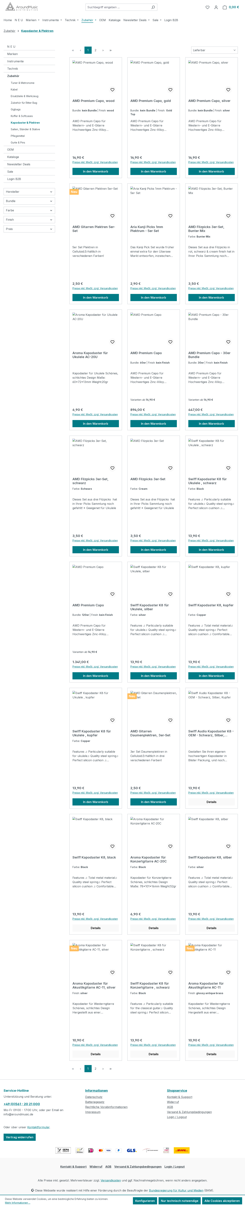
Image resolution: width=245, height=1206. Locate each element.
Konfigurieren (145, 1201)
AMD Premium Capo (146, 353)
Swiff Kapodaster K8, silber (210, 857)
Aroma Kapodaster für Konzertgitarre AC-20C (148, 859)
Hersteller (12, 191)
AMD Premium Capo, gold (150, 101)
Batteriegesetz (94, 1102)
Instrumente (15, 61)
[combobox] (117, 7)
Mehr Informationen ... (17, 1202)
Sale (10, 171)
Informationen (96, 1090)
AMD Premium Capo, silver (209, 101)
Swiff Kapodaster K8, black (94, 857)
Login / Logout (177, 1117)
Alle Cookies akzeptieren (222, 1201)
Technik (12, 68)
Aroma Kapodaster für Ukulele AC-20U (90, 355)
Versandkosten (111, 1180)
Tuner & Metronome (22, 82)
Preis (9, 229)
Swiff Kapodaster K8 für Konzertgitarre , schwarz (150, 985)
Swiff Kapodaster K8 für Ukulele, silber (149, 607)
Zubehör (13, 76)
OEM (10, 149)
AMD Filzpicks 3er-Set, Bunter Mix (206, 229)
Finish (10, 219)
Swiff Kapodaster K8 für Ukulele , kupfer (91, 733)
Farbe (10, 210)
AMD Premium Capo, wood (93, 101)
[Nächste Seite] (103, 50)
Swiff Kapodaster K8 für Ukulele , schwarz (207, 481)
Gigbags (16, 109)
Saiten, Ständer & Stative (25, 129)
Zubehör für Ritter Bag (24, 102)
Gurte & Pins (18, 142)
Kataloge (13, 157)
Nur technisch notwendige (179, 1201)
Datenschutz (93, 1097)
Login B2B (14, 179)
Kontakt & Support (179, 1097)
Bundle (10, 201)
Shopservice (177, 1090)
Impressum (92, 1112)
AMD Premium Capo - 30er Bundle (209, 355)
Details (211, 802)
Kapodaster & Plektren (25, 122)
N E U (11, 46)
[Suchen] (153, 7)
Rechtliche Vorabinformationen (106, 1107)
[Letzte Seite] (110, 50)
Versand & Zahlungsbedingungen (189, 1112)
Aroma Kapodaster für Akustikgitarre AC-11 (206, 985)
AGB (170, 1107)
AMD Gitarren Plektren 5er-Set (93, 229)
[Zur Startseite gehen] (21, 6)
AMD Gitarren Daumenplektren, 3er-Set (150, 733)
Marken (12, 54)
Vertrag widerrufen (19, 1137)
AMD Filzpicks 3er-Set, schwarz (90, 481)
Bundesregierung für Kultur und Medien (176, 1190)
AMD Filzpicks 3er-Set (147, 479)
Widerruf (173, 1102)
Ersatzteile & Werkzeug (24, 96)
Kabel (14, 89)
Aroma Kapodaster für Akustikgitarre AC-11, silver (94, 985)
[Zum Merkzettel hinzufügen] (112, 89)
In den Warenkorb (95, 171)
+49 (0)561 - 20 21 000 (22, 1104)
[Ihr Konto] (216, 7)
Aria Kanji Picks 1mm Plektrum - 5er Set (146, 229)
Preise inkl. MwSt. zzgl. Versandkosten (95, 162)
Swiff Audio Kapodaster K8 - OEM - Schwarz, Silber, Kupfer (211, 733)
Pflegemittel (18, 135)
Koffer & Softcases (22, 116)
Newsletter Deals (18, 164)
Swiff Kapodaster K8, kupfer (211, 605)
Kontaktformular (38, 1127)
